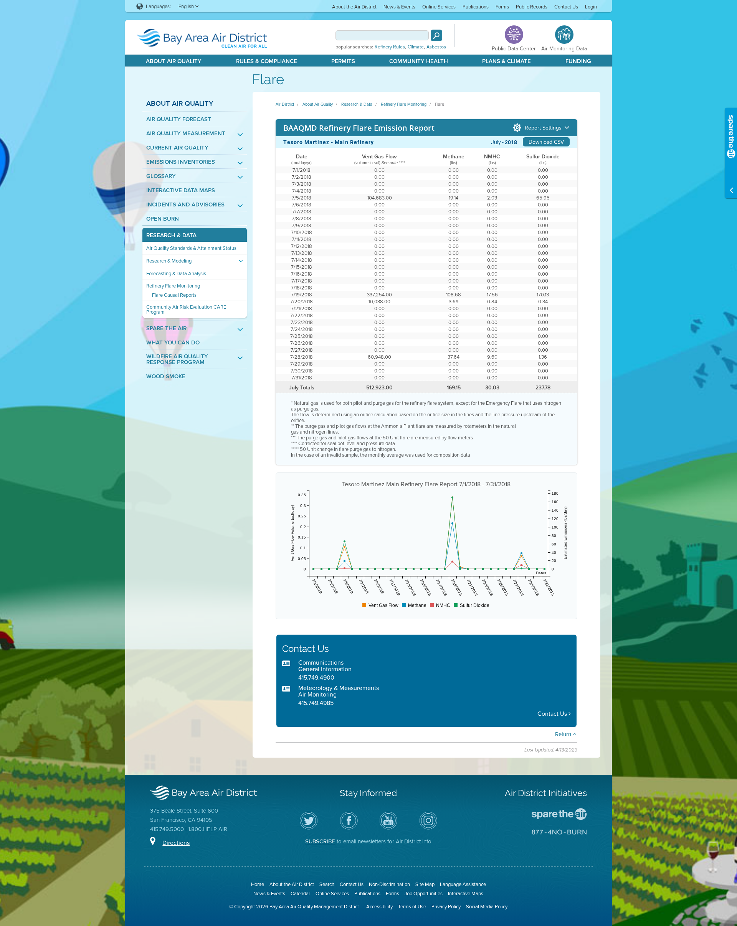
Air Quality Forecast (178, 119)
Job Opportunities (424, 893)
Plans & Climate (506, 61)
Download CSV (546, 142)
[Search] (436, 35)
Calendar (300, 893)
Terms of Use (412, 906)
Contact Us (566, 6)
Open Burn (162, 218)
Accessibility (379, 906)
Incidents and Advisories (185, 204)
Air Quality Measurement (185, 133)
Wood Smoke (165, 376)
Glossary (161, 176)
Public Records (531, 6)
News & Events (399, 6)
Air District (285, 104)
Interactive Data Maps (180, 190)
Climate (416, 47)
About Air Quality (174, 61)
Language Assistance (463, 884)
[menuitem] (354, 6)
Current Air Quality (177, 147)
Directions (176, 842)
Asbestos (436, 47)
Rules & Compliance (266, 61)
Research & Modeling (169, 260)
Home (257, 884)
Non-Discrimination (389, 884)
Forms (502, 6)
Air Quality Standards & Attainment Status (191, 248)
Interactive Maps (465, 893)
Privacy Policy (446, 906)
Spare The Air (166, 328)
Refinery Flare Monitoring (173, 285)
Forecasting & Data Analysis (176, 273)
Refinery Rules (390, 47)
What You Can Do (173, 342)
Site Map (425, 884)
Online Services (439, 6)
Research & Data (171, 235)
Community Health (418, 61)
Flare (439, 104)
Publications (476, 6)
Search (326, 884)
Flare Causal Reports (174, 295)
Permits (343, 61)
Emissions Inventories (180, 162)
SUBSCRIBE (320, 841)
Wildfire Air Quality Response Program (177, 359)
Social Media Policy (486, 906)
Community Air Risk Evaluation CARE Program (186, 309)
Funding (578, 61)
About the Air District (354, 6)
